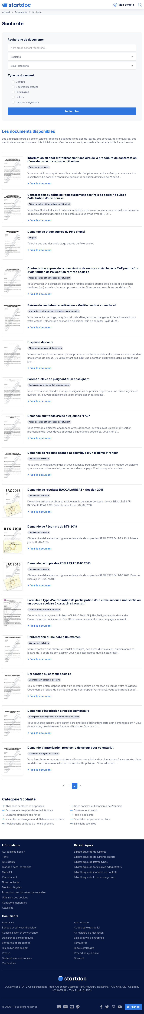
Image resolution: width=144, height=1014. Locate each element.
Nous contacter (11, 882)
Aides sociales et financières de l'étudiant (98, 805)
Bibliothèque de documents (90, 851)
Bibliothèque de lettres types (91, 861)
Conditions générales (14, 902)
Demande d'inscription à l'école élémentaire (58, 710)
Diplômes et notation (85, 810)
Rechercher (72, 111)
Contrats (20, 81)
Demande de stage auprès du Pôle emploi (56, 231)
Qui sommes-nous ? (13, 851)
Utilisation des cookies (15, 897)
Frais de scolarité (84, 814)
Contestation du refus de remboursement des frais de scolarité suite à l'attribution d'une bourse (76, 196)
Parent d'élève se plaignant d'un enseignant (58, 379)
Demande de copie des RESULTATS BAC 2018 (59, 563)
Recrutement (9, 877)
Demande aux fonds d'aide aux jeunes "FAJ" (58, 416)
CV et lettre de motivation (89, 932)
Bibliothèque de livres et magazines (95, 877)
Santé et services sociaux (17, 958)
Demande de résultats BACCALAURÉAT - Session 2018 (65, 489)
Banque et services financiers (19, 927)
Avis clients (8, 861)
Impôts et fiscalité (84, 947)
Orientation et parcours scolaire (92, 819)
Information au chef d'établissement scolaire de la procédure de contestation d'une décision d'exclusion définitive (82, 159)
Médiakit (7, 872)
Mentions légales (12, 887)
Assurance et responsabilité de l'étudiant (29, 810)
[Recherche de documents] (140, 4)
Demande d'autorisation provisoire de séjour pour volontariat (70, 747)
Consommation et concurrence (20, 932)
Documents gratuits (27, 86)
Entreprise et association (16, 942)
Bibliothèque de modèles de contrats (95, 872)
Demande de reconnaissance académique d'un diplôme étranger (72, 452)
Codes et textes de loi (87, 927)
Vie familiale (9, 963)
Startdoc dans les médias (16, 866)
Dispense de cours (40, 342)
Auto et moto (81, 922)
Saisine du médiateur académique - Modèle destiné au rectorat (71, 305)
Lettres (20, 97)
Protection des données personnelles (24, 892)
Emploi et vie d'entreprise (89, 937)
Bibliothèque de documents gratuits (94, 856)
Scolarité (79, 958)
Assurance (8, 922)
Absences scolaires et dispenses (25, 805)
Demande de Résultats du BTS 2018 (52, 526)
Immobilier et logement (15, 947)
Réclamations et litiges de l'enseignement (30, 823)
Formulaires (22, 91)
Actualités (7, 907)
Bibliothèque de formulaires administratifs (98, 866)
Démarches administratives (17, 937)
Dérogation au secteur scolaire (49, 674)
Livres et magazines (27, 102)
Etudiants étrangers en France (23, 814)
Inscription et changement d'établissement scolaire (35, 819)
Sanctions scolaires (85, 823)
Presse (6, 952)
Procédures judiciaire (86, 952)
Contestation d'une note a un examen (54, 637)
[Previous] (64, 786)
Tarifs (5, 856)
